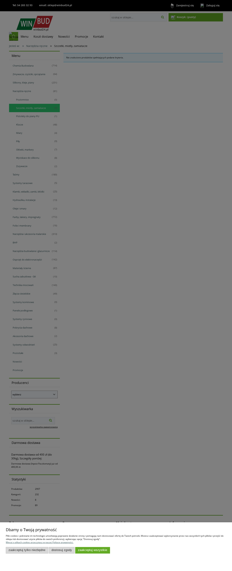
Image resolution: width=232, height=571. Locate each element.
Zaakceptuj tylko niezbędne (27, 550)
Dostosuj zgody (61, 550)
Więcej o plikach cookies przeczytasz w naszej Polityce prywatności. (39, 542)
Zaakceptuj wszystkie (92, 550)
